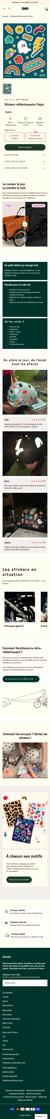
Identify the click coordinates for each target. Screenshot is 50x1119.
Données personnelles (10, 1076)
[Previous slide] (3, 2)
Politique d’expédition (33, 1093)
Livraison (6, 997)
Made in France (8, 1023)
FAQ (4, 1036)
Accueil (5, 16)
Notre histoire (7, 1014)
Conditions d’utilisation (17, 1093)
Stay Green (6, 1027)
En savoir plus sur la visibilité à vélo (19, 679)
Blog (4, 1045)
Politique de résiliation (25, 1100)
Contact (5, 1040)
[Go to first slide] (46, 2)
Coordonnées (42, 1097)
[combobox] (41, 1116)
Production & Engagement (11, 1018)
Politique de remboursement (15, 1090)
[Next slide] (46, 51)
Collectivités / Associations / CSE (14, 1062)
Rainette (28, 1115)
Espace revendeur (8, 1058)
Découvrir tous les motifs (19, 880)
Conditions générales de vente (13, 1080)
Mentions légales (8, 1072)
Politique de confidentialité (35, 1090)
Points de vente (8, 1049)
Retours (5, 1001)
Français (39, 1116)
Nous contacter (8, 1005)
